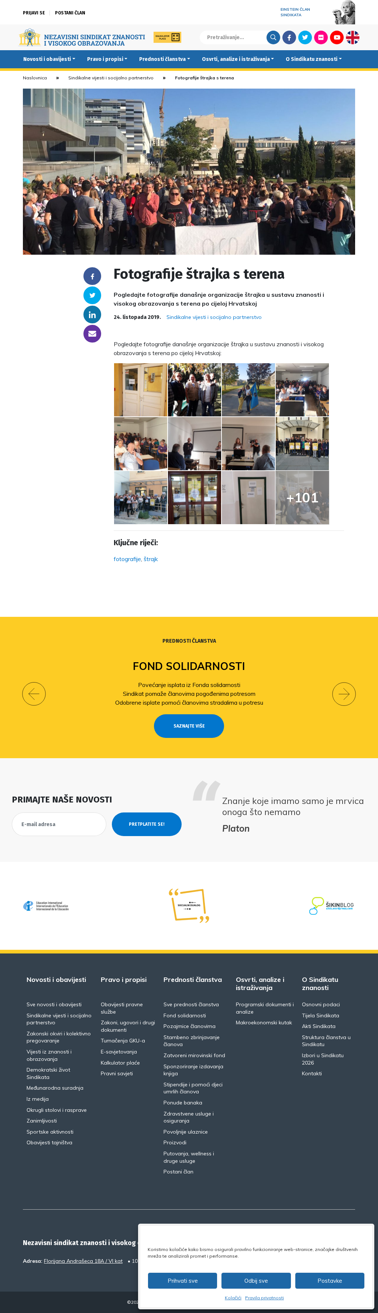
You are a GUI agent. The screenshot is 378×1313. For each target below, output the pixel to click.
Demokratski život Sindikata (48, 1073)
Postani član (70, 13)
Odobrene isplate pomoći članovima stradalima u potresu (189, 702)
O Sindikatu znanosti (311, 59)
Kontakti (312, 1073)
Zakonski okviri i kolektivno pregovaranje (59, 1037)
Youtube (337, 37)
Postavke (329, 1280)
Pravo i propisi (105, 59)
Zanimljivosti (42, 1120)
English (353, 37)
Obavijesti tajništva (49, 1142)
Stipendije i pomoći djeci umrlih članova (193, 1088)
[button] (34, 694)
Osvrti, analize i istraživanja (236, 59)
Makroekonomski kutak (264, 1022)
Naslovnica (35, 77)
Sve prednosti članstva (191, 1004)
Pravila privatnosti (264, 1297)
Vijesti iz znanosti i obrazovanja (49, 1055)
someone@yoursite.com (92, 333)
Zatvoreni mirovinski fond (194, 1055)
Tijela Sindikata (320, 1015)
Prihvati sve (183, 1280)
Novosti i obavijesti (47, 59)
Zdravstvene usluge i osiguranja (189, 1117)
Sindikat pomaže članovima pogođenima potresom (189, 693)
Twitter (305, 37)
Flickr (321, 37)
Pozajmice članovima (190, 1026)
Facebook (289, 37)
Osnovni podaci (321, 1004)
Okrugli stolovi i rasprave (57, 1110)
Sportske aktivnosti (50, 1131)
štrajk (151, 559)
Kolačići (233, 1297)
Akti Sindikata (319, 1026)
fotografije (127, 559)
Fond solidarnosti (189, 666)
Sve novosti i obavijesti (54, 1004)
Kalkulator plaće (120, 1062)
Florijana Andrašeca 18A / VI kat (83, 1261)
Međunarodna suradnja (55, 1088)
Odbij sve (256, 1280)
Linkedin (92, 314)
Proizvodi (175, 1142)
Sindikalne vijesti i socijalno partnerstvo (111, 77)
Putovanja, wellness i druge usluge (189, 1157)
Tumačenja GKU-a (123, 1040)
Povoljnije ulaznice (186, 1131)
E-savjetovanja (119, 1051)
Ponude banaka (183, 1102)
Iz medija (38, 1099)
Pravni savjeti (117, 1073)
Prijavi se (34, 13)
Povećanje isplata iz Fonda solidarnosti (189, 684)
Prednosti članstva (162, 59)
